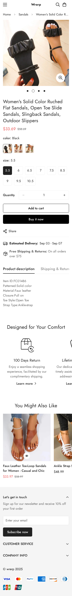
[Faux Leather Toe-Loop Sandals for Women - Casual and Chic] (27, 437)
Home (7, 14)
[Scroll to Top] (65, 575)
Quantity (9, 195)
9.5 (18, 181)
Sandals (23, 14)
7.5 (52, 170)
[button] (64, 4)
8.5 (62, 170)
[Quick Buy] (26, 455)
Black (7, 148)
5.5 (7, 170)
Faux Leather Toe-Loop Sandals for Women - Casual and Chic (24, 468)
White (18, 148)
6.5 (29, 170)
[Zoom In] (60, 77)
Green (29, 148)
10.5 (30, 181)
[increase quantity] (64, 195)
